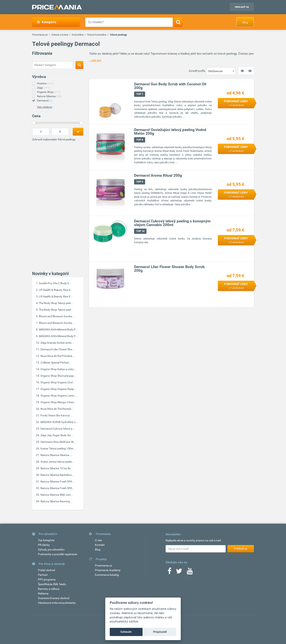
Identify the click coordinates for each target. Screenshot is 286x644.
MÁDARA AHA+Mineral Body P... (58, 329)
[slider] (34, 122)
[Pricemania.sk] (57, 7)
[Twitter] (179, 572)
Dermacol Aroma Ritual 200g (158, 175)
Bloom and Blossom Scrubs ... (57, 316)
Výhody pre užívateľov (51, 549)
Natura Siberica (49, 96)
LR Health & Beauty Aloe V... (55, 289)
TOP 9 (139, 181)
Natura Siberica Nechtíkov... (57, 474)
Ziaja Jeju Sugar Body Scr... (56, 435)
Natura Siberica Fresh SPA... (57, 481)
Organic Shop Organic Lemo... (58, 395)
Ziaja (43, 87)
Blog (245, 22)
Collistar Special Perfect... (55, 362)
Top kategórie (46, 540)
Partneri (43, 574)
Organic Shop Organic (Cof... (57, 382)
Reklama (43, 593)
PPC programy (47, 579)
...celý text (95, 60)
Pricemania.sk (40, 34)
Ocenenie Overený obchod (53, 598)
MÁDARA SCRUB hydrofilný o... (59, 422)
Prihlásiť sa (242, 7)
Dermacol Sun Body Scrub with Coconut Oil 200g (170, 86)
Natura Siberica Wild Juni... (56, 494)
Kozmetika (77, 34)
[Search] (178, 22)
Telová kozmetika (96, 34)
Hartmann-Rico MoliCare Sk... (58, 441)
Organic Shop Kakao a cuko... (58, 369)
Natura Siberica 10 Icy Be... (56, 468)
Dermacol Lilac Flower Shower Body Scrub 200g (169, 269)
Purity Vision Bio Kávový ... (56, 415)
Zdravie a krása (59, 34)
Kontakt (100, 544)
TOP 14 (140, 231)
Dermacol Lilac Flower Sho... (57, 349)
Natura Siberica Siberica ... (56, 455)
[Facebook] (169, 572)
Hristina (45, 83)
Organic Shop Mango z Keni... (58, 402)
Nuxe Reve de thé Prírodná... (57, 355)
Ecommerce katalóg (107, 574)
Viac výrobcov (44, 107)
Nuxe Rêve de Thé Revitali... (56, 408)
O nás (98, 540)
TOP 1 (139, 94)
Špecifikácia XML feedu (52, 584)
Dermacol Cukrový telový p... (57, 428)
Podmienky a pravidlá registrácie (57, 554)
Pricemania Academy (107, 570)
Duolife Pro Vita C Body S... (55, 283)
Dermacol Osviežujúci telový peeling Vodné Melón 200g (170, 132)
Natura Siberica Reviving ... (56, 501)
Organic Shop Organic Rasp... (58, 389)
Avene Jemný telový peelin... (57, 461)
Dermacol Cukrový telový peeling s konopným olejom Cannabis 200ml (172, 223)
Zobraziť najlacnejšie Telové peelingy (53, 139)
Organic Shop (49, 91)
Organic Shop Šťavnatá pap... (58, 375)
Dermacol (45, 100)
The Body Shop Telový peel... (56, 303)
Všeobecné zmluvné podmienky (57, 602)
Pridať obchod (46, 570)
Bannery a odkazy (49, 588)
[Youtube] (190, 572)
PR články (44, 544)
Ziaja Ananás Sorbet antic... (57, 342)
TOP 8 (139, 139)
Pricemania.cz (103, 565)
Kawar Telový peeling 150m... (58, 448)
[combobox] (220, 71)
